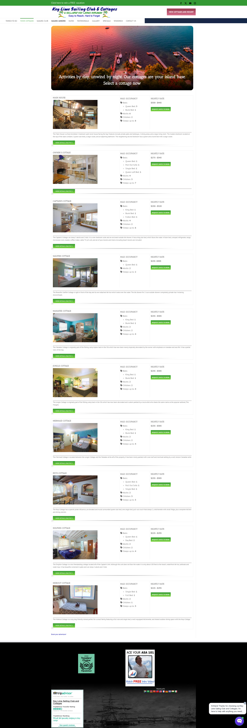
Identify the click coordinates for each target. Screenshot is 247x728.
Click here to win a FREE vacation (68, 2)
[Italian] (176, 691)
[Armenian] (151, 691)
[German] (166, 691)
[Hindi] (172, 691)
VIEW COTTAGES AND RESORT (181, 12)
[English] (160, 691)
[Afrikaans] (145, 691)
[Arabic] (148, 691)
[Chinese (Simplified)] (154, 691)
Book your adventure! (58, 634)
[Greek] (169, 691)
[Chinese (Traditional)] (157, 691)
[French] (163, 691)
